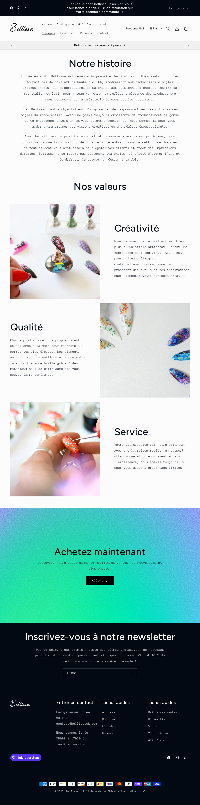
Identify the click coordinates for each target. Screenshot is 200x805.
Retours (108, 733)
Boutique (109, 719)
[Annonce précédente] (11, 45)
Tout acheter (158, 733)
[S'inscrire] (132, 673)
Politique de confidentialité (104, 791)
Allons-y (100, 580)
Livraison (110, 726)
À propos (109, 712)
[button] (65, 24)
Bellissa (72, 791)
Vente (152, 726)
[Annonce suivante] (188, 45)
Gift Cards (156, 740)
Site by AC (138, 791)
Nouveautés (156, 719)
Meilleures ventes (162, 712)
